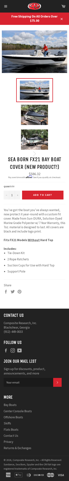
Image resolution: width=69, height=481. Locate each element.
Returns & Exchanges (17, 448)
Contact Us (11, 436)
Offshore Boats (13, 417)
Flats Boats (11, 430)
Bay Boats (10, 405)
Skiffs (7, 423)
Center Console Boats (18, 411)
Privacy (8, 442)
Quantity (9, 186)
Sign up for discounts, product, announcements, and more (24, 371)
